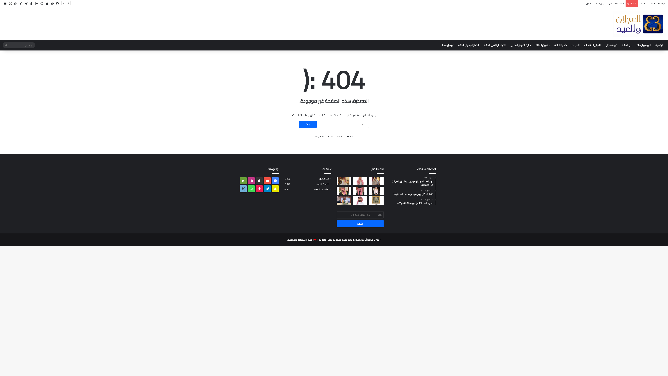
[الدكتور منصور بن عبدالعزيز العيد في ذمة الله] (376, 181)
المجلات (575, 45)
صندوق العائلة (543, 45)
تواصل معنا (447, 45)
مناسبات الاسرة (321, 189)
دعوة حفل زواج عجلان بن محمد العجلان (605, 3)
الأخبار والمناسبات (592, 45)
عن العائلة (627, 45)
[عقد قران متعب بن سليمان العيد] (360, 200)
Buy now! (319, 136)
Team (330, 136)
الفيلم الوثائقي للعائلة (495, 45)
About (340, 136)
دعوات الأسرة (322, 184)
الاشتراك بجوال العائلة (468, 45)
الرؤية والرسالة (644, 45)
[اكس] (10, 3)
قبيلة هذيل (611, 45)
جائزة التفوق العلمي (520, 45)
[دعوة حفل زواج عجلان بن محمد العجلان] (360, 191)
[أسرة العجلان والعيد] (639, 24)
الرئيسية (659, 45)
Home (350, 136)
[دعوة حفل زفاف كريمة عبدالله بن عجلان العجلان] (376, 191)
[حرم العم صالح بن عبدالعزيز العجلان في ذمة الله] (360, 181)
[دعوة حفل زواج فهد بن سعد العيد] (344, 181)
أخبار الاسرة (324, 179)
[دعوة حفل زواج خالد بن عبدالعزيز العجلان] (344, 191)
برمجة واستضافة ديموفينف (300, 240)
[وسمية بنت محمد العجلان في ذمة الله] (376, 200)
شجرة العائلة (560, 45)
